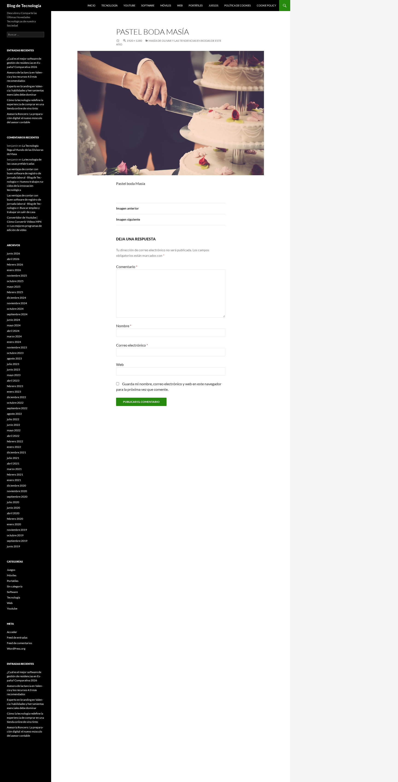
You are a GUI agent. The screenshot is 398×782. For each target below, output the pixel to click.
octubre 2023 (15, 353)
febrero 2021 (15, 474)
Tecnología (109, 5)
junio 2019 (13, 546)
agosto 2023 (14, 358)
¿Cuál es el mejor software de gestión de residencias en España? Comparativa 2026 (24, 63)
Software (147, 5)
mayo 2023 (13, 375)
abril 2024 (13, 331)
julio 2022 (13, 419)
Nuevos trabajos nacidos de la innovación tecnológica (25, 186)
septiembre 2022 (17, 408)
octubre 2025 (15, 281)
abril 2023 (13, 380)
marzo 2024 (14, 336)
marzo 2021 (14, 469)
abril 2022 (13, 436)
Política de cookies (237, 5)
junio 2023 (13, 369)
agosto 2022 (14, 413)
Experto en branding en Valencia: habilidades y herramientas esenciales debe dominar (25, 90)
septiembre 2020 (17, 496)
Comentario (126, 266)
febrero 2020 (15, 518)
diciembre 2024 (16, 297)
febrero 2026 (15, 264)
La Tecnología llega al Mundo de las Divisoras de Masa (25, 150)
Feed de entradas (17, 637)
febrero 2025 (15, 292)
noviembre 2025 (17, 275)
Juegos (213, 5)
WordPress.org (16, 648)
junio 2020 (13, 507)
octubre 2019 (15, 535)
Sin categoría (14, 586)
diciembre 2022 (16, 397)
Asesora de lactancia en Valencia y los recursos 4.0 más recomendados (25, 76)
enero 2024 (14, 342)
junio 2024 (13, 319)
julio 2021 (13, 458)
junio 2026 (13, 253)
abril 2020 (13, 513)
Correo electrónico (132, 345)
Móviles (165, 5)
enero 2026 (14, 270)
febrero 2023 (15, 386)
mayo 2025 (13, 286)
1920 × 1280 (134, 40)
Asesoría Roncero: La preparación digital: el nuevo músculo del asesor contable (25, 118)
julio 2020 (13, 502)
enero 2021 (14, 480)
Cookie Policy (266, 5)
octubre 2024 (15, 308)
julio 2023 (13, 364)
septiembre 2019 (17, 541)
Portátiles (196, 5)
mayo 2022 (13, 430)
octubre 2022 (15, 402)
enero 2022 (14, 447)
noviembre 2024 (17, 303)
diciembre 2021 (16, 452)
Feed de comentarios (19, 643)
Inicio (91, 5)
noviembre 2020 (17, 491)
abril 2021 (13, 463)
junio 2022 (13, 424)
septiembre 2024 (17, 314)
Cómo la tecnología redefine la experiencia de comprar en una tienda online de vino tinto (25, 104)
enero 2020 (14, 524)
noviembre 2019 (17, 529)
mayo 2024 (13, 325)
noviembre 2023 (17, 347)
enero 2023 (14, 391)
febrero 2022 (15, 441)
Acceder (12, 632)
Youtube (129, 5)
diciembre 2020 (16, 485)
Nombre (123, 326)
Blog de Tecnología (24, 5)
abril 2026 (13, 259)
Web (180, 5)
